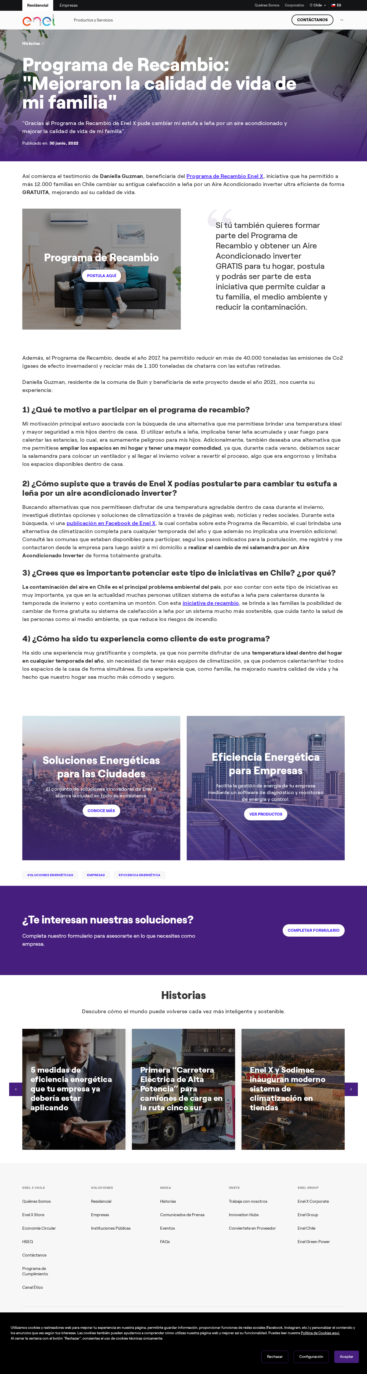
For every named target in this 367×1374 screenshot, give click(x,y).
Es (339, 5)
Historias (168, 1201)
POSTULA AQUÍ (101, 275)
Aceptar (346, 1356)
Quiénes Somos (267, 5)
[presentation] (16, 1089)
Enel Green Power (314, 1241)
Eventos (167, 1228)
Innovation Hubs (244, 1214)
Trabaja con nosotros (248, 1201)
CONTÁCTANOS (312, 19)
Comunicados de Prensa (182, 1214)
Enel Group (308, 1214)
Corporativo (294, 5)
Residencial (101, 1201)
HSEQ (27, 1241)
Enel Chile (306, 1228)
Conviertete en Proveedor (252, 1228)
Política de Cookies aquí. (320, 1333)
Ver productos (265, 814)
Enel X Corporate (313, 1201)
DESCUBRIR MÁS (266, 124)
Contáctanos (34, 1255)
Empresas (100, 1214)
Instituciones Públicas (111, 1228)
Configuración (311, 1356)
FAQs (165, 1241)
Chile (318, 5)
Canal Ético (32, 1287)
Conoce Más (101, 810)
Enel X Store (33, 1214)
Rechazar (275, 1356)
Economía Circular (39, 1228)
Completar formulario (314, 930)
